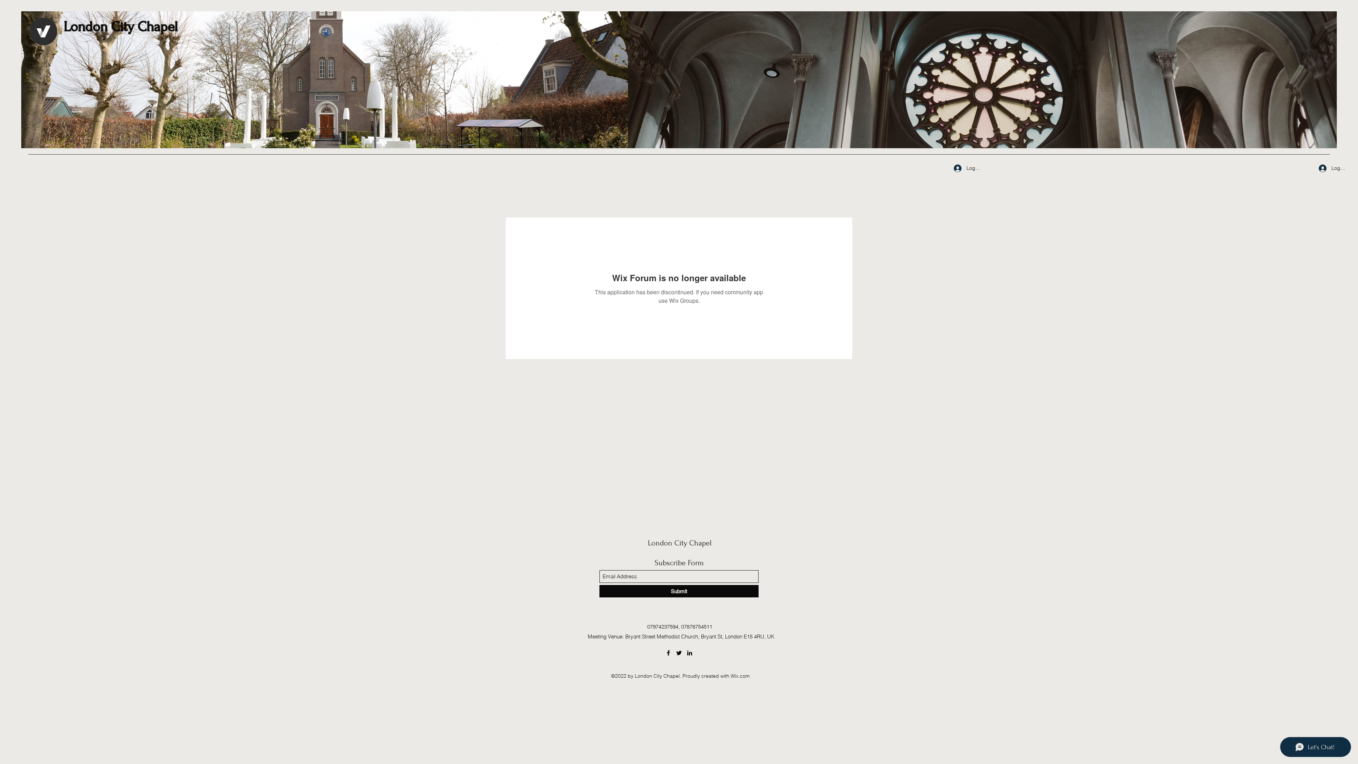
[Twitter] (679, 652)
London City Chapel (680, 543)
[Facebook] (668, 652)
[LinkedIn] (689, 652)
